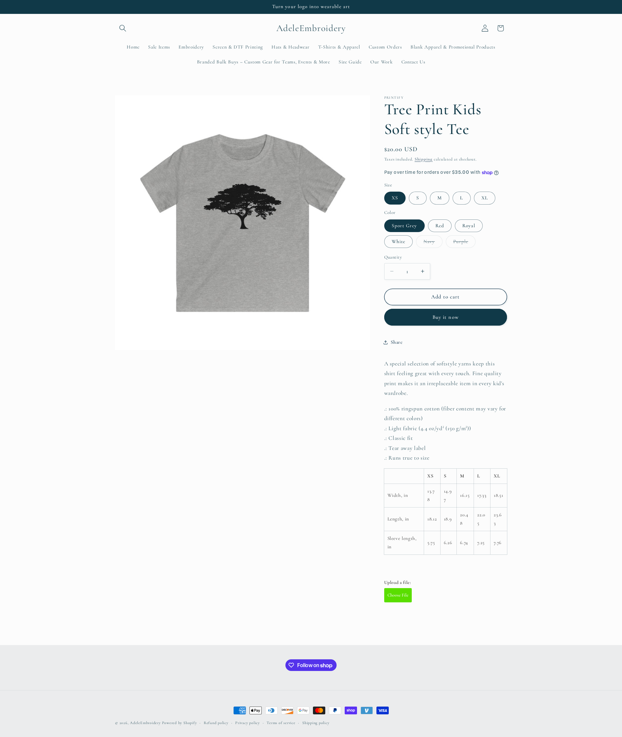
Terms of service (281, 722)
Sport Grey (404, 226)
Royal (468, 226)
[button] (123, 28)
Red (439, 226)
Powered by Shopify (179, 722)
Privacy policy (247, 722)
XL (484, 198)
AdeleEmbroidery (145, 722)
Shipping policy (315, 722)
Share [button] (397, 342)
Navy (432, 243)
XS (395, 198)
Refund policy (216, 722)
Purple (464, 243)
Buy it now (445, 317)
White (399, 241)
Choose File (398, 595)
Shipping (423, 159)
